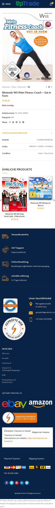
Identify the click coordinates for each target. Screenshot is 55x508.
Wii (29, 87)
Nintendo (22, 87)
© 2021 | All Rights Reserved (27, 493)
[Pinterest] (16, 122)
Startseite (6, 87)
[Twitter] (13, 122)
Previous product (46, 87)
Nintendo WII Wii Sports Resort (41, 204)
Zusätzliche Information (14, 133)
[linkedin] (19, 122)
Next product (51, 87)
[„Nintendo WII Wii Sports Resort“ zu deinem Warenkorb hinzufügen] (49, 179)
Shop (14, 87)
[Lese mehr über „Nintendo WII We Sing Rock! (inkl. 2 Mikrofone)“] (23, 179)
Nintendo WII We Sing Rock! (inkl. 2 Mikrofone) (14, 215)
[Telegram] (23, 122)
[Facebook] (10, 122)
